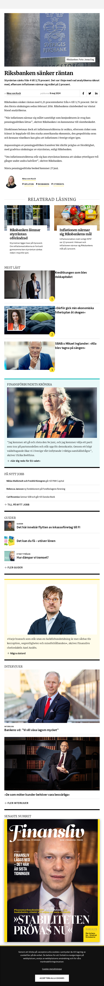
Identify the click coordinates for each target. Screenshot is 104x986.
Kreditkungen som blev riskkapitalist (71, 274)
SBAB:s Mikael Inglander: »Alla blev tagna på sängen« (75, 345)
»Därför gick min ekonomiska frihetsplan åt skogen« (74, 310)
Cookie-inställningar (52, 969)
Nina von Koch (14, 93)
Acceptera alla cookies (52, 978)
